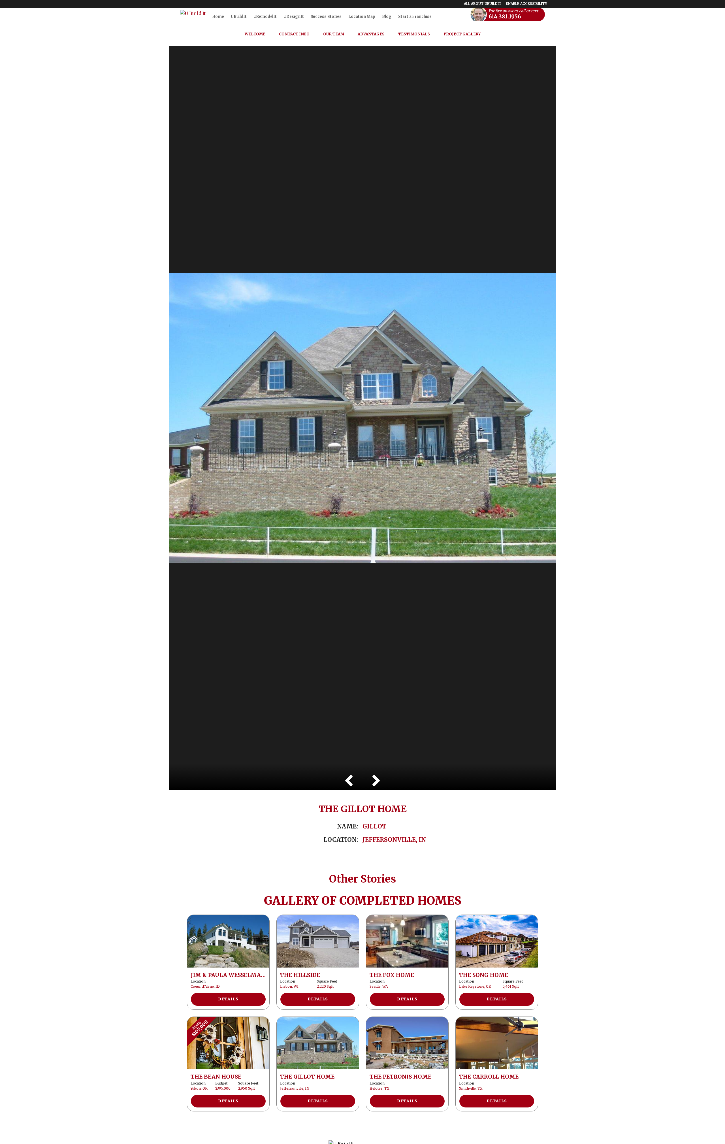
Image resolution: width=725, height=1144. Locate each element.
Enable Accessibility (526, 3)
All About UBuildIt (483, 3)
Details (228, 999)
